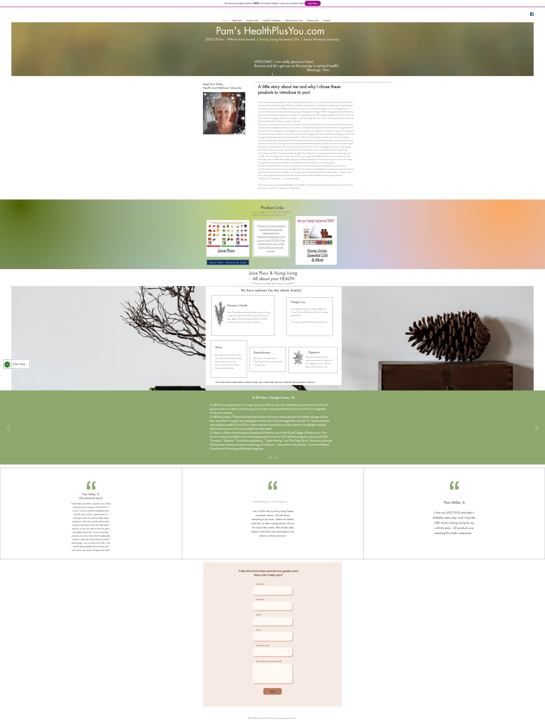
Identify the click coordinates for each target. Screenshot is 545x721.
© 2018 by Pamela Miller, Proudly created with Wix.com (272, 718)
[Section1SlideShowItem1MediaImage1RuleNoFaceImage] (268, 457)
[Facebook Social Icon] (532, 14)
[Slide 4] (276, 457)
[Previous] (8, 427)
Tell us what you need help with (269, 661)
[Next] (536, 427)
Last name (260, 599)
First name (260, 584)
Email (258, 615)
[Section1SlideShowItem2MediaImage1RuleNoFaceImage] (271, 457)
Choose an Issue (262, 645)
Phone (258, 630)
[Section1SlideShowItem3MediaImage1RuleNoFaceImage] (273, 457)
